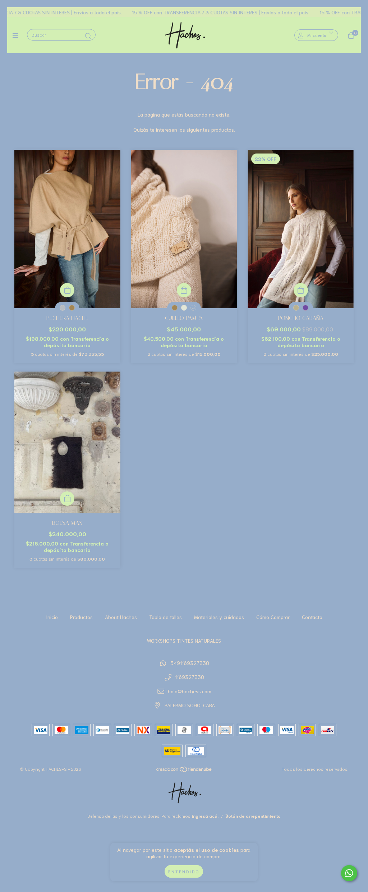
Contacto (312, 617)
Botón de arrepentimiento (253, 815)
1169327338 (189, 677)
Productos (81, 617)
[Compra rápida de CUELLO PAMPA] (184, 290)
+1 (193, 308)
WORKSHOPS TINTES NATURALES (184, 640)
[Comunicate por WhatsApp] (349, 873)
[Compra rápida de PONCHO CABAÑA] (301, 290)
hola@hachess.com (189, 691)
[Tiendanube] (184, 770)
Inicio (52, 617)
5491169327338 (189, 663)
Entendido (183, 871)
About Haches (121, 617)
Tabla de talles (165, 617)
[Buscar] (88, 36)
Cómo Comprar (273, 617)
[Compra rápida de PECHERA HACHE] (67, 290)
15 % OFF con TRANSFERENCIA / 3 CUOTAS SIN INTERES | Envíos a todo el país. (195, 12)
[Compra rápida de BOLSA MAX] (67, 498)
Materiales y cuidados (219, 617)
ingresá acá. (205, 815)
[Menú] (17, 35)
